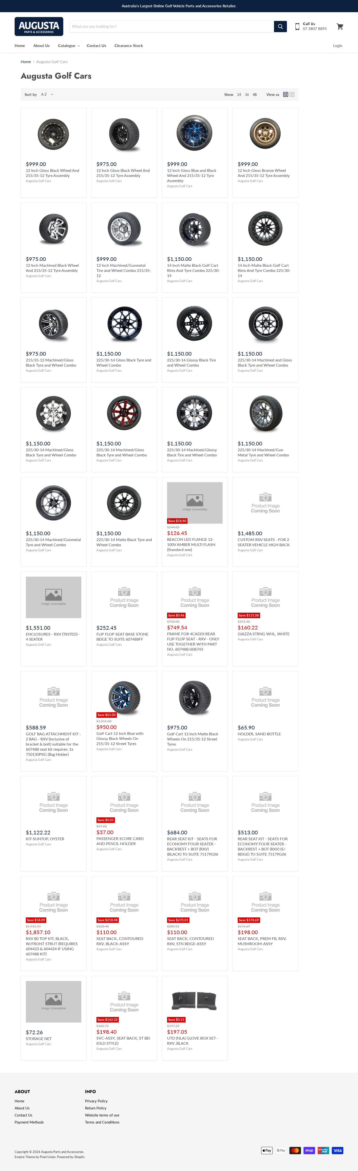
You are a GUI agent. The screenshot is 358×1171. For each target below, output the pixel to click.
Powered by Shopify (71, 1157)
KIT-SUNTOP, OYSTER (45, 838)
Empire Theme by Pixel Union (35, 1157)
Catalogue (67, 45)
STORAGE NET (39, 1038)
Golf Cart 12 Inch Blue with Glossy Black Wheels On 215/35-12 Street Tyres (119, 738)
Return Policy (95, 1108)
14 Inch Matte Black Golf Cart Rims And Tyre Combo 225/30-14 (193, 270)
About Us (41, 45)
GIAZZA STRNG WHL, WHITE (264, 633)
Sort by (31, 94)
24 (239, 94)
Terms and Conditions (102, 1122)
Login (337, 45)
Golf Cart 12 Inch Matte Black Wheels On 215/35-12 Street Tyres (192, 738)
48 (255, 94)
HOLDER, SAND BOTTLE (259, 733)
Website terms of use (102, 1115)
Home (20, 45)
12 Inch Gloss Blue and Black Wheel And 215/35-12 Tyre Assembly (191, 175)
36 (247, 94)
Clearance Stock (128, 45)
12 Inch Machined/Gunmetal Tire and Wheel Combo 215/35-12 (123, 270)
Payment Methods (29, 1122)
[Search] (280, 26)
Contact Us (96, 45)
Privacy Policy (96, 1101)
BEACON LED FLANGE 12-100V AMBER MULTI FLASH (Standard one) (191, 544)
